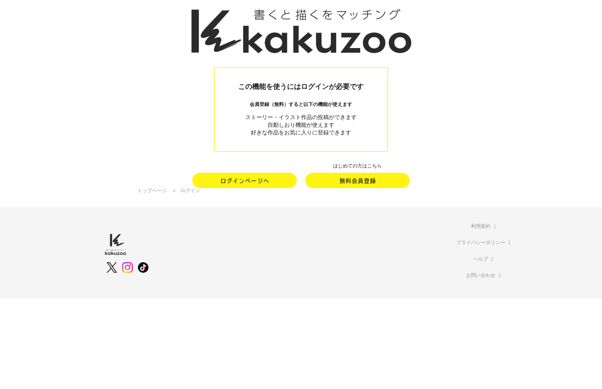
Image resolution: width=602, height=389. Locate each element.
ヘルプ (480, 259)
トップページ (152, 190)
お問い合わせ (480, 275)
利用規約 (481, 226)
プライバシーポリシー (480, 242)
